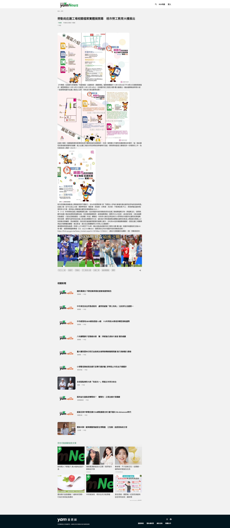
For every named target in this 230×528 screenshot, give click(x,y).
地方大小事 (61, 270)
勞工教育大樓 (86, 270)
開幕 (113, 270)
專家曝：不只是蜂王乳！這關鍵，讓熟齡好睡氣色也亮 (128, 467)
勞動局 (77, 270)
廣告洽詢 (159, 523)
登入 (169, 4)
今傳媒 (60, 23)
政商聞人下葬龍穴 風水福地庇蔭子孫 (71, 467)
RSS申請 (162, 4)
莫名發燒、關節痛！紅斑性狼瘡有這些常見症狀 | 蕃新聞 (128, 495)
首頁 (59, 11)
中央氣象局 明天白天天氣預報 (98, 494)
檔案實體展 (105, 270)
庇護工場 (96, 270)
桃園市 (70, 270)
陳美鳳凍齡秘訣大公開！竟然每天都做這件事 (99, 467)
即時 (62, 11)
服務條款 (141, 523)
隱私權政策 (150, 523)
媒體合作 (168, 523)
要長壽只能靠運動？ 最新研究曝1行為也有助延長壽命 (70, 495)
